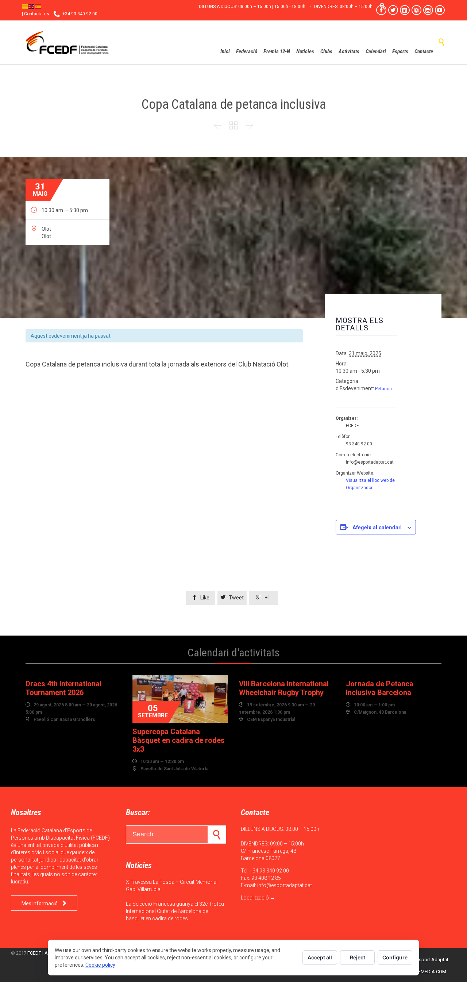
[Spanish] (38, 6)
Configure (395, 957)
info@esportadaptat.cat (284, 885)
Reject (357, 957)
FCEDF (34, 953)
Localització (255, 898)
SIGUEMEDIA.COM (427, 971)
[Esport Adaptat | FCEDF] (67, 42)
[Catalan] (25, 6)
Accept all (320, 957)
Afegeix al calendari (377, 527)
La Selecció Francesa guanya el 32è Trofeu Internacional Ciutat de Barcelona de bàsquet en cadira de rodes (175, 911)
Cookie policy (100, 965)
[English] (31, 6)
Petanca (383, 388)
